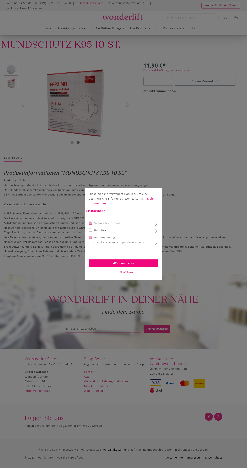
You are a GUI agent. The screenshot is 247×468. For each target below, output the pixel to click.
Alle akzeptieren (123, 263)
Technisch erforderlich (108, 223)
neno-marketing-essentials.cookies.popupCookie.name (119, 239)
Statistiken (100, 230)
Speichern (126, 272)
